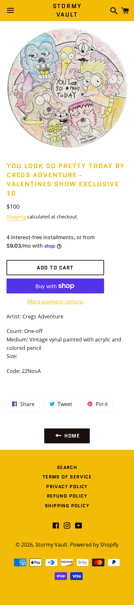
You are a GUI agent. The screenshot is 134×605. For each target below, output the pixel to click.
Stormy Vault (67, 10)
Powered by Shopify (94, 544)
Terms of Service (67, 477)
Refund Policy (67, 496)
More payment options (55, 301)
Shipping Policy (67, 505)
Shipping (16, 216)
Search (67, 467)
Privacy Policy (67, 486)
